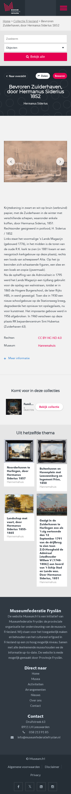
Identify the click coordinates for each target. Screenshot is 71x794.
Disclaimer (52, 767)
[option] (35, 161)
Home (6, 21)
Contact (35, 705)
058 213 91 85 (39, 732)
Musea (35, 679)
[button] (63, 8)
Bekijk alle (37, 56)
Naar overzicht (17, 76)
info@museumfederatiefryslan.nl (39, 737)
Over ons (36, 700)
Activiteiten (35, 684)
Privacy (35, 775)
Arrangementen (35, 689)
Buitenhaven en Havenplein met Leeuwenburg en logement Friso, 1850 (51, 476)
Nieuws (35, 695)
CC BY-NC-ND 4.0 (50, 337)
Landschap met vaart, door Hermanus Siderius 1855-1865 (17, 525)
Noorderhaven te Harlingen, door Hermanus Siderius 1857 (18, 473)
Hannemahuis (47, 345)
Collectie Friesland (25, 21)
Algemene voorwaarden (24, 767)
